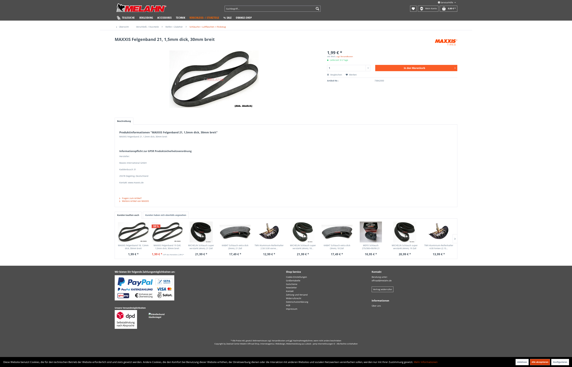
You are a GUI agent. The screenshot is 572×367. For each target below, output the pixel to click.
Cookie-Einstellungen (296, 277)
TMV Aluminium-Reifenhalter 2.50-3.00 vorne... (269, 247)
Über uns (376, 305)
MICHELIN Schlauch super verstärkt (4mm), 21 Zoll (201, 247)
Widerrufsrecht (293, 298)
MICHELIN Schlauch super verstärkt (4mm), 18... (303, 247)
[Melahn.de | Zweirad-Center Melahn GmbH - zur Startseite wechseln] (141, 9)
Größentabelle (293, 280)
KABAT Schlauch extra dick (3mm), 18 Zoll (337, 247)
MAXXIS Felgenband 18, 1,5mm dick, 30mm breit (133, 247)
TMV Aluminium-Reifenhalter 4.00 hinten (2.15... (438, 247)
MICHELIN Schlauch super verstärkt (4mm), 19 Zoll (405, 247)
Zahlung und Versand (297, 294)
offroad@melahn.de (382, 280)
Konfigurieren (560, 362)
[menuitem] (273, 9)
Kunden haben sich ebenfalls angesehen (165, 215)
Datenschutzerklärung (297, 301)
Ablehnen (522, 362)
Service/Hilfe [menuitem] (447, 2)
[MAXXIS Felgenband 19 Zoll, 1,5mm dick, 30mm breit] (167, 232)
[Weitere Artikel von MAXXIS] (446, 42)
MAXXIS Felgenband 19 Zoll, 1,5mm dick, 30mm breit (167, 247)
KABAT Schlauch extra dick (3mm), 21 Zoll (235, 247)
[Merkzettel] (413, 9)
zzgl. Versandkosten (344, 56)
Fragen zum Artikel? (131, 198)
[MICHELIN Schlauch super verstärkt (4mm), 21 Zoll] (201, 232)
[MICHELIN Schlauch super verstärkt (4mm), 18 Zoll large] (302, 232)
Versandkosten (278, 340)
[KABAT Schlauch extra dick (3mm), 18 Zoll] (336, 232)
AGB (288, 305)
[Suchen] (317, 9)
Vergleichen (336, 74)
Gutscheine (291, 284)
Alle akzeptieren (540, 362)
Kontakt (290, 291)
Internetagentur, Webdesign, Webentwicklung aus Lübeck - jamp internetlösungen (296, 343)
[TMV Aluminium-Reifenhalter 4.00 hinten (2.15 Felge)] (438, 232)
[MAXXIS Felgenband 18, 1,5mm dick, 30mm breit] (133, 232)
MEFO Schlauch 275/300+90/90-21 (371, 247)
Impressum (291, 308)
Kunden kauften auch (128, 215)
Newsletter (291, 287)
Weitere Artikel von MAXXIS (135, 201)
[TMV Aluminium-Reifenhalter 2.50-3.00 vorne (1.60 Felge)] (269, 232)
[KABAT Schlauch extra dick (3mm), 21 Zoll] (235, 232)
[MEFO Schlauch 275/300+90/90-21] (370, 232)
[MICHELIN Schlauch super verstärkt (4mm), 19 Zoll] (404, 232)
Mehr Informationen (425, 362)
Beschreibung (124, 121)
